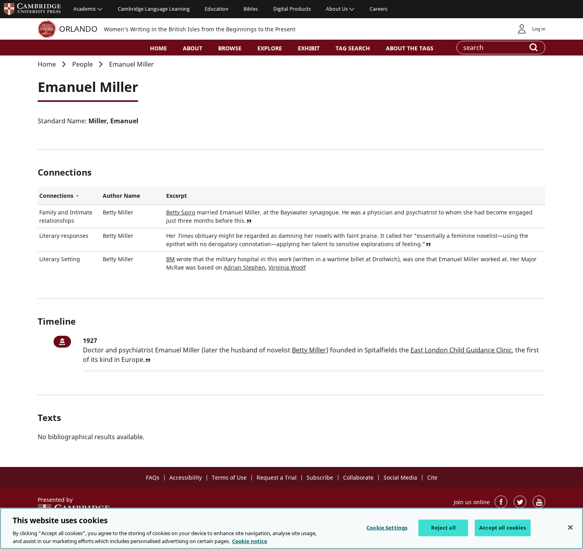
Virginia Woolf (287, 267)
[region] (291, 528)
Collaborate (358, 477)
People (82, 64)
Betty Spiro (180, 212)
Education (216, 8)
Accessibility (185, 477)
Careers (378, 8)
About (192, 48)
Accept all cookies (502, 527)
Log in (538, 28)
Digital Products (292, 8)
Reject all (443, 527)
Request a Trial (277, 477)
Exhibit (309, 48)
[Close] (570, 527)
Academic (84, 8)
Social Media (400, 477)
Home (158, 48)
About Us (337, 8)
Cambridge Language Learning (154, 8)
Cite (432, 477)
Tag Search (353, 48)
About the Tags (409, 48)
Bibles (251, 8)
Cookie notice (249, 540)
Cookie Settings (386, 527)
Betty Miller (309, 350)
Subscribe (320, 477)
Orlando (78, 28)
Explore (269, 48)
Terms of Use (229, 477)
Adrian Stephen (244, 267)
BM (170, 259)
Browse (230, 48)
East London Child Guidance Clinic (461, 350)
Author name (121, 195)
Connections (69, 196)
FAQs (152, 477)
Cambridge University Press (32, 9)
